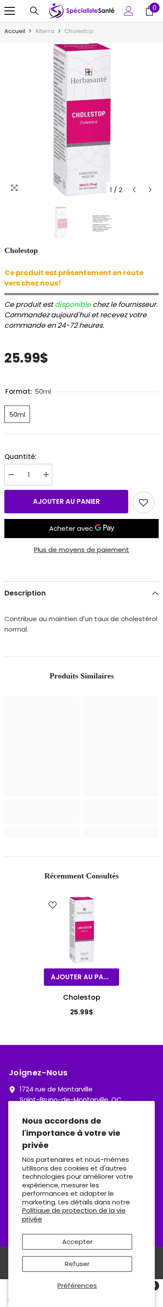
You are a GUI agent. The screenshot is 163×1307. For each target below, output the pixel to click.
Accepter (77, 1241)
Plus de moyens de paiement (81, 549)
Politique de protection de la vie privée (74, 1215)
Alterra (44, 31)
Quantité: (20, 456)
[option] (81, 120)
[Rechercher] (34, 11)
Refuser (77, 1263)
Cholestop (81, 997)
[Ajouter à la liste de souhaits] (143, 502)
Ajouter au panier (66, 501)
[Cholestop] (81, 930)
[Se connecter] (128, 11)
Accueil (14, 31)
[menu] (9, 11)
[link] (42, 811)
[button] (134, 189)
